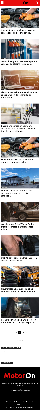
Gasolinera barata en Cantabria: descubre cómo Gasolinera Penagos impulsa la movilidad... (18, 128)
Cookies (16, 402)
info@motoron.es (24, 390)
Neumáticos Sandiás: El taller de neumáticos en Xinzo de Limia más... (19, 290)
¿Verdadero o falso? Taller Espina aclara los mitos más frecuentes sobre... (17, 227)
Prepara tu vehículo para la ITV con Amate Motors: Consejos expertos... (18, 321)
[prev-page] (2, 352)
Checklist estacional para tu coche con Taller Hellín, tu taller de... (18, 31)
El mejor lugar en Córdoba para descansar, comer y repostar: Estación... (16, 193)
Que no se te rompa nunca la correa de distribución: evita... (19, 259)
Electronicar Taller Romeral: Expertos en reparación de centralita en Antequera (20, 95)
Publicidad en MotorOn (27, 402)
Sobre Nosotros (20, 404)
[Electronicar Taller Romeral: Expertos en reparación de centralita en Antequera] (20, 80)
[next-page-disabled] (5, 352)
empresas (4, 27)
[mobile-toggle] (3, 3)
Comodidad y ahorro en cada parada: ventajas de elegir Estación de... (19, 62)
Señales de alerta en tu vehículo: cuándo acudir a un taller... (17, 161)
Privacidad (9, 402)
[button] (36, 3)
